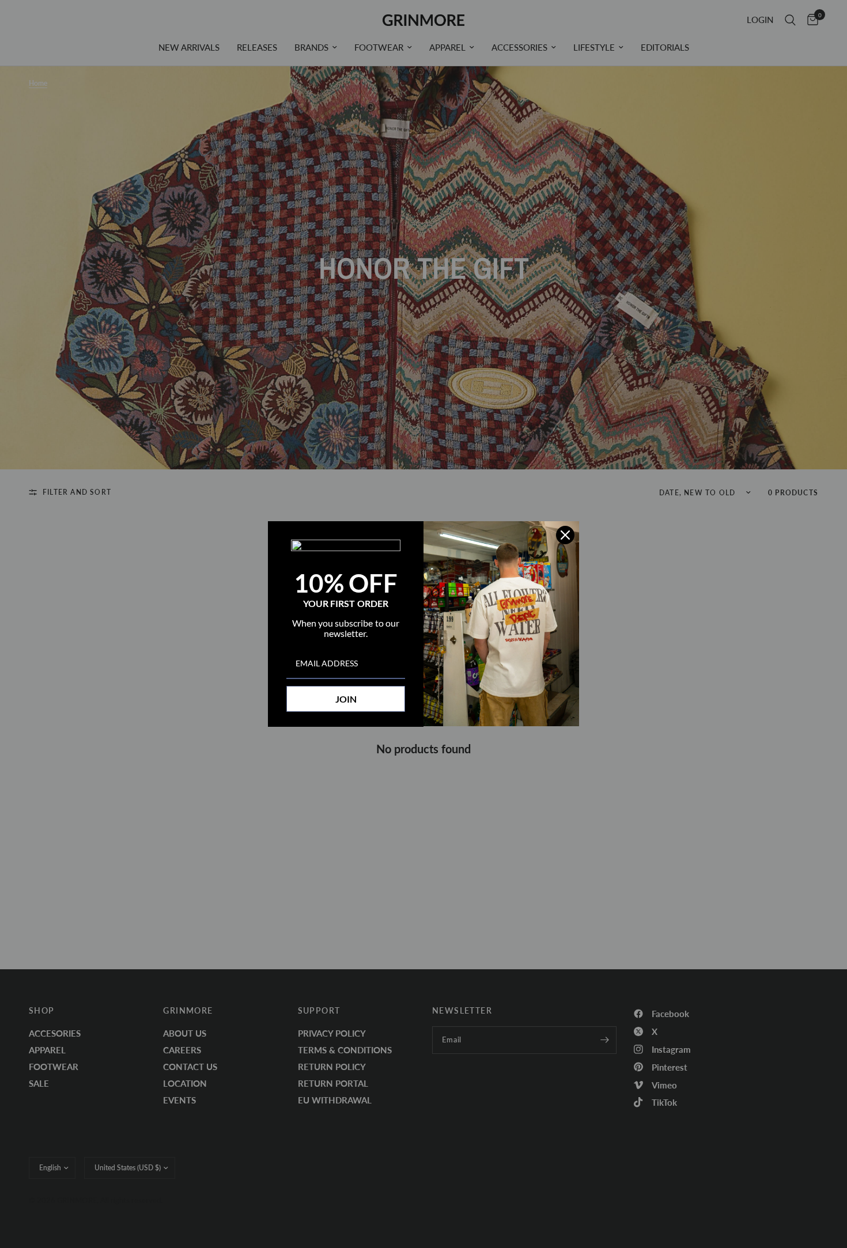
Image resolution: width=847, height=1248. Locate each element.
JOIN (346, 698)
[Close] (565, 535)
